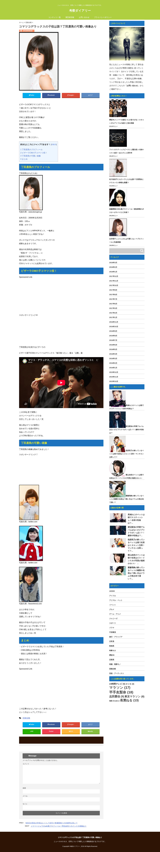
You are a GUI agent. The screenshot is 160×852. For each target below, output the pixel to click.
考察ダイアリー (80, 10)
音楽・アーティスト (116, 673)
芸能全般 (26, 718)
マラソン (119, 687)
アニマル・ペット (115, 600)
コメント (26, 764)
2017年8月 (113, 294)
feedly (91, 731)
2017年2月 (113, 313)
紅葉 (117, 701)
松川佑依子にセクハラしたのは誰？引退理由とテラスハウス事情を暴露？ (126, 180)
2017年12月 (113, 276)
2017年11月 (113, 281)
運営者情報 (69, 17)
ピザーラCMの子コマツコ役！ (33, 153)
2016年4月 (113, 354)
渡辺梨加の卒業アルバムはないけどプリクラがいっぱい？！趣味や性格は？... (136, 531)
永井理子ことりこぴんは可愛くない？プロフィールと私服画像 (126, 240)
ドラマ (111, 628)
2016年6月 (113, 345)
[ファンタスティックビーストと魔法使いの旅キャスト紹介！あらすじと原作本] (118, 138)
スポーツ (112, 623)
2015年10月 (113, 381)
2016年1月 (113, 368)
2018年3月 (113, 262)
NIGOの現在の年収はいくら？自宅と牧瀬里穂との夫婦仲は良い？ (52, 823)
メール (25, 796)
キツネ (130, 684)
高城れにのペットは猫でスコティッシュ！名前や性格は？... (136, 519)
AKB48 (112, 591)
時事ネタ (112, 650)
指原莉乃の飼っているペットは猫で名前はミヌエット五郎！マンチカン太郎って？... (136, 545)
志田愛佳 (116, 696)
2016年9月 (113, 331)
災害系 (111, 660)
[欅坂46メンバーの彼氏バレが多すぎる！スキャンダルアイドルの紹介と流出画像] (118, 108)
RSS (71, 731)
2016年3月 (113, 358)
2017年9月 (113, 290)
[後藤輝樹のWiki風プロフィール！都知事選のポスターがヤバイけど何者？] (118, 197)
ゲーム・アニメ (115, 614)
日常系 (111, 641)
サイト (25, 804)
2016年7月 (113, 340)
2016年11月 (113, 322)
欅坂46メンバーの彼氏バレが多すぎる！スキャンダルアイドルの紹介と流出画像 (126, 121)
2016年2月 (113, 363)
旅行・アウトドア (115, 637)
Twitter (32, 95)
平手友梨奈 (121, 692)
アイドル (112, 596)
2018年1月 (113, 272)
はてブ (90, 95)
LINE (31, 731)
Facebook (51, 95)
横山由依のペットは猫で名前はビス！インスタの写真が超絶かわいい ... (136, 559)
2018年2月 (113, 267)
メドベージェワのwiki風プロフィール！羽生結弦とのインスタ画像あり (58, 826)
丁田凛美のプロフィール (31, 150)
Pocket (51, 731)
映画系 (111, 646)
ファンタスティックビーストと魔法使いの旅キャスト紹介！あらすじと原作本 (126, 151)
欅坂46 (111, 655)
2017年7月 (113, 299)
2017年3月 (113, 308)
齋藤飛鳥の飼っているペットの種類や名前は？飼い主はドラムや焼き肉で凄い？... (136, 573)
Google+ (71, 95)
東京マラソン (134, 696)
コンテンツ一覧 (54, 17)
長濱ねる (129, 700)
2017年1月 (113, 317)
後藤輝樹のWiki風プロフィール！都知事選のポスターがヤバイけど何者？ (126, 210)
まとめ (24, 159)
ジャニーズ (113, 618)
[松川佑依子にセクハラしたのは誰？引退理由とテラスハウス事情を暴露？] (118, 168)
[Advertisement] (61, 295)
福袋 (112, 701)
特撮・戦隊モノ (115, 664)
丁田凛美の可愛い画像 (30, 156)
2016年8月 (113, 336)
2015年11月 (113, 377)
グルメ (111, 609)
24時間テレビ (117, 684)
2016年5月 (113, 349)
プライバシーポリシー (103, 17)
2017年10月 (113, 285)
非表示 (53, 144)
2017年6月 (113, 304)
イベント (112, 605)
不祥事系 (112, 632)
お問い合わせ (84, 17)
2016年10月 (113, 326)
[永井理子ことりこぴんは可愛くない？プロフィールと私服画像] (118, 227)
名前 (24, 788)
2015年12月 (113, 372)
